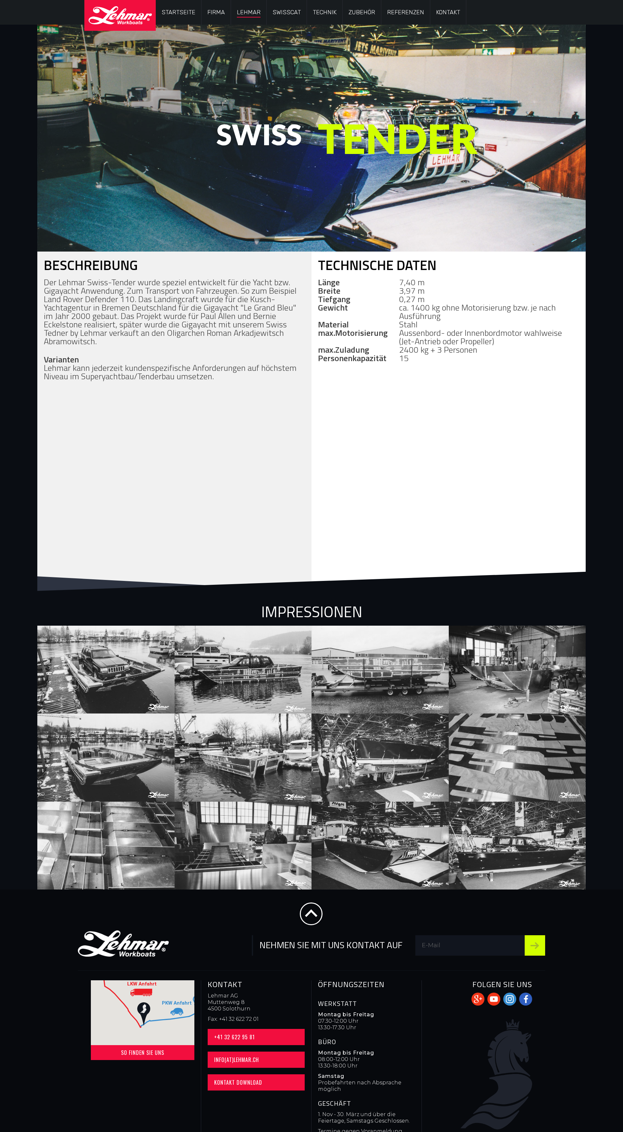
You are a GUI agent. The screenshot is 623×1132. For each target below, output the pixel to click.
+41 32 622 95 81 (234, 1037)
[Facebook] (525, 999)
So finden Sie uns (142, 1052)
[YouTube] (493, 999)
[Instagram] (509, 999)
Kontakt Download (238, 1082)
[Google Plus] (477, 999)
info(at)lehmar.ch (236, 1060)
